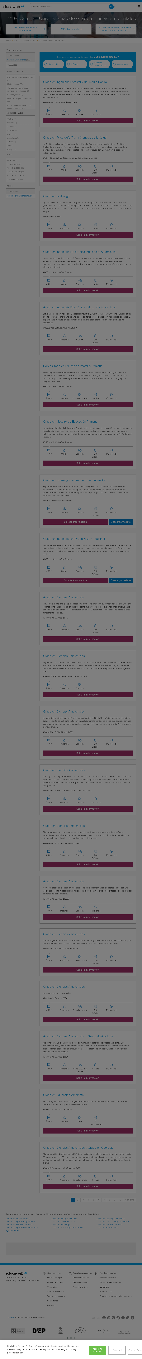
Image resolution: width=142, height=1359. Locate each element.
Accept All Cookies (97, 1350)
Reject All (116, 1350)
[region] (71, 1349)
